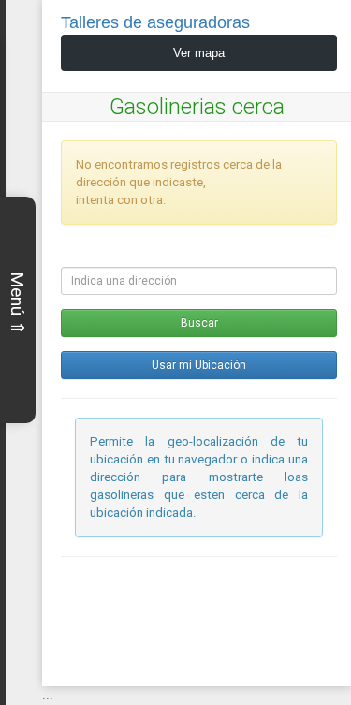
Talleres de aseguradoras (155, 22)
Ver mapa (199, 53)
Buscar (199, 323)
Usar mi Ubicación (199, 365)
